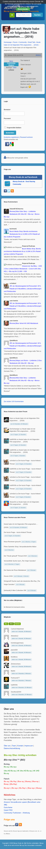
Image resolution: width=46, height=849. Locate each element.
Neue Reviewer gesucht (12, 542)
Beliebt (17, 623)
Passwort (7, 118)
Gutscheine (8, 807)
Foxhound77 (15, 678)
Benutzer (7, 110)
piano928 (14, 650)
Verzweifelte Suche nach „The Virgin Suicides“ (20, 561)
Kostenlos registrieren (11, 137)
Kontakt (20, 746)
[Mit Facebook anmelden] (7, 146)
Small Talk (31, 42)
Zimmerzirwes (16, 664)
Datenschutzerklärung (12, 748)
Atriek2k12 (14, 636)
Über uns (7, 746)
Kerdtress (14, 657)
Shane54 (13, 502)
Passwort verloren (26, 137)
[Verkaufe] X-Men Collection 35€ (15, 590)
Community (23, 42)
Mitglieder (7, 617)
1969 (14, 67)
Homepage (8, 42)
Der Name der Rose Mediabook (15, 570)
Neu (6, 623)
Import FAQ (8, 810)
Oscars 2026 (8, 576)
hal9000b (13, 439)
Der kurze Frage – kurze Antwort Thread (17, 532)
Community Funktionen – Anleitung (17, 813)
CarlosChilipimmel (17, 629)
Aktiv (11, 623)
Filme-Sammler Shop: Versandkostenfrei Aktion (20, 547)
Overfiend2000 (16, 692)
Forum (15, 42)
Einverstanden (23, 9)
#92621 (38, 55)
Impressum (29, 746)
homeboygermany (17, 643)
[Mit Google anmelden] (12, 146)
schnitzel (13, 460)
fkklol (11, 61)
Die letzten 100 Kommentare (14, 401)
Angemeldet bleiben (13, 128)
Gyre (11, 418)
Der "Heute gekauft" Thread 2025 (15, 556)
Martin (13, 671)
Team (14, 746)
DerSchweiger (15, 429)
